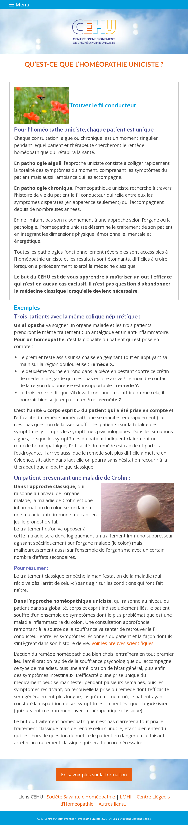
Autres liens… (113, 804)
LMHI (125, 797)
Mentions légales (141, 818)
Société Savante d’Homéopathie (81, 797)
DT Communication (119, 818)
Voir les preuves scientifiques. (123, 643)
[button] (19, 4)
